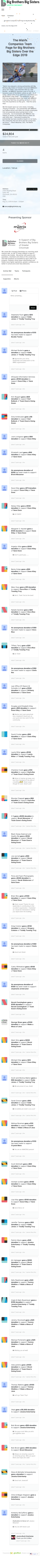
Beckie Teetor (16, 337)
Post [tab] (15, 291)
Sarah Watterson (24, 880)
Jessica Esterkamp (18, 1304)
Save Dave (17, 457)
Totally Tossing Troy (27, 319)
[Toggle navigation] (3, 9)
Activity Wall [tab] (7, 271)
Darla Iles (31, 772)
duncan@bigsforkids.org (12, 206)
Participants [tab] (26, 271)
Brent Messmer (17, 474)
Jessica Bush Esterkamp (24, 1536)
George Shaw (16, 1022)
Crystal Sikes (16, 1145)
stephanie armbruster (20, 989)
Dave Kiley (22, 381)
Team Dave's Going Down (23, 774)
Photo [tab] (24, 291)
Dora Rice (24, 589)
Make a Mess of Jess (26, 1128)
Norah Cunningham (19, 1002)
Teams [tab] (17, 271)
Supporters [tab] (7, 279)
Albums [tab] (16, 279)
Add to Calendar (32, 189)
